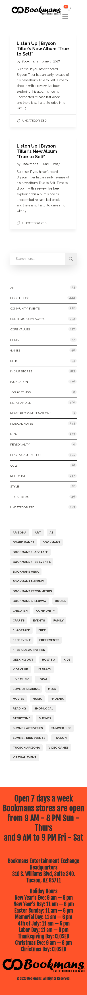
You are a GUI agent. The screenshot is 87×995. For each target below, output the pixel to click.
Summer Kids (61, 728)
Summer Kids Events (29, 737)
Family (58, 620)
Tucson (60, 737)
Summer (45, 718)
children (20, 610)
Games (15, 350)
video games (58, 747)
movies (18, 698)
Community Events (25, 308)
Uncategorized (34, 120)
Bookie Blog (19, 298)
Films (14, 340)
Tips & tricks (19, 497)
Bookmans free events (32, 561)
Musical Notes (21, 423)
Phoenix (57, 698)
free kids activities (29, 649)
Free (42, 630)
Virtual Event (25, 757)
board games (23, 542)
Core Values (20, 329)
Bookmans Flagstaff (30, 552)
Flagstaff (21, 630)
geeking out (23, 659)
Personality (20, 444)
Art (13, 287)
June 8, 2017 (51, 61)
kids (67, 659)
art (38, 532)
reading (19, 708)
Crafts (19, 620)
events (39, 620)
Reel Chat (17, 476)
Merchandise (20, 402)
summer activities (28, 728)
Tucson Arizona (26, 747)
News (14, 434)
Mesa (52, 689)
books (60, 601)
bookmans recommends (32, 591)
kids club (20, 669)
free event (22, 640)
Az (52, 532)
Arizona (19, 532)
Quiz (13, 465)
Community (45, 610)
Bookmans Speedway (29, 601)
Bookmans (30, 61)
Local (43, 679)
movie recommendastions (30, 413)
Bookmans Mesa (26, 571)
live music (21, 679)
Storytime (21, 718)
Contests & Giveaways (27, 319)
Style (14, 486)
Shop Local (43, 708)
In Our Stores (21, 371)
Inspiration (19, 382)
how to (48, 659)
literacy (44, 669)
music (37, 698)
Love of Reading (26, 689)
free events (49, 640)
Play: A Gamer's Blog (26, 455)
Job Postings (20, 392)
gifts (14, 361)
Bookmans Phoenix (28, 581)
